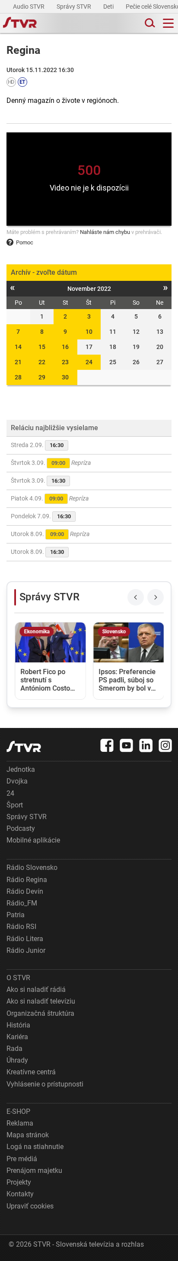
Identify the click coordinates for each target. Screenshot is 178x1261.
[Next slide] (155, 597)
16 (65, 346)
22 (41, 362)
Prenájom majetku (34, 1170)
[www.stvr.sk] (23, 746)
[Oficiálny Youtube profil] (126, 745)
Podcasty (20, 828)
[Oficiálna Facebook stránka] (107, 745)
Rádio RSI (21, 926)
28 (18, 377)
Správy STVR (74, 6)
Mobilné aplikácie (33, 840)
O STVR (18, 978)
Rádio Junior (25, 950)
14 (18, 346)
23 (65, 362)
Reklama (19, 1123)
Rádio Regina (26, 880)
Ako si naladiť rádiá (36, 989)
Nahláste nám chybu (105, 232)
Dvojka (17, 781)
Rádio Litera (24, 939)
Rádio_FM (21, 903)
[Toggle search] (149, 23)
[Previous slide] (135, 597)
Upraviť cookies (30, 1206)
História (18, 1025)
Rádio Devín (24, 891)
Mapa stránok (27, 1135)
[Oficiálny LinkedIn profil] (146, 745)
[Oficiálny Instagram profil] (165, 745)
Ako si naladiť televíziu (40, 1001)
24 (89, 362)
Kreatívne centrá (31, 1072)
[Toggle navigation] (168, 23)
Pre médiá (21, 1159)
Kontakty (20, 1194)
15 (41, 346)
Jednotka (20, 769)
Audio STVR (29, 6)
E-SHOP (18, 1111)
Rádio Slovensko (31, 867)
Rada (14, 1048)
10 (89, 331)
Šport (14, 805)
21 (18, 362)
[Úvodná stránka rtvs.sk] (20, 23)
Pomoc (24, 242)
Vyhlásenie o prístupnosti (44, 1084)
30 (65, 377)
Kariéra (17, 1037)
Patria (15, 915)
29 (41, 377)
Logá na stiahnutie (35, 1146)
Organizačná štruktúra (40, 1013)
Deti (109, 6)
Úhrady (17, 1060)
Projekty (18, 1182)
